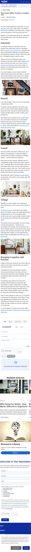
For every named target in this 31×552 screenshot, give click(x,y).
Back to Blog (6, 10)
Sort (17, 327)
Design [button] (10, 321)
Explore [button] (15, 452)
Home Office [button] (18, 321)
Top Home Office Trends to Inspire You (8, 6)
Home (2, 4)
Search (26, 2)
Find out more (16, 548)
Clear (3, 356)
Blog (6, 4)
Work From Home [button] (11, 17)
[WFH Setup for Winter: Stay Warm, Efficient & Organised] (14, 389)
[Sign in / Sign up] (21, 2)
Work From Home (12, 4)
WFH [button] (25, 321)
